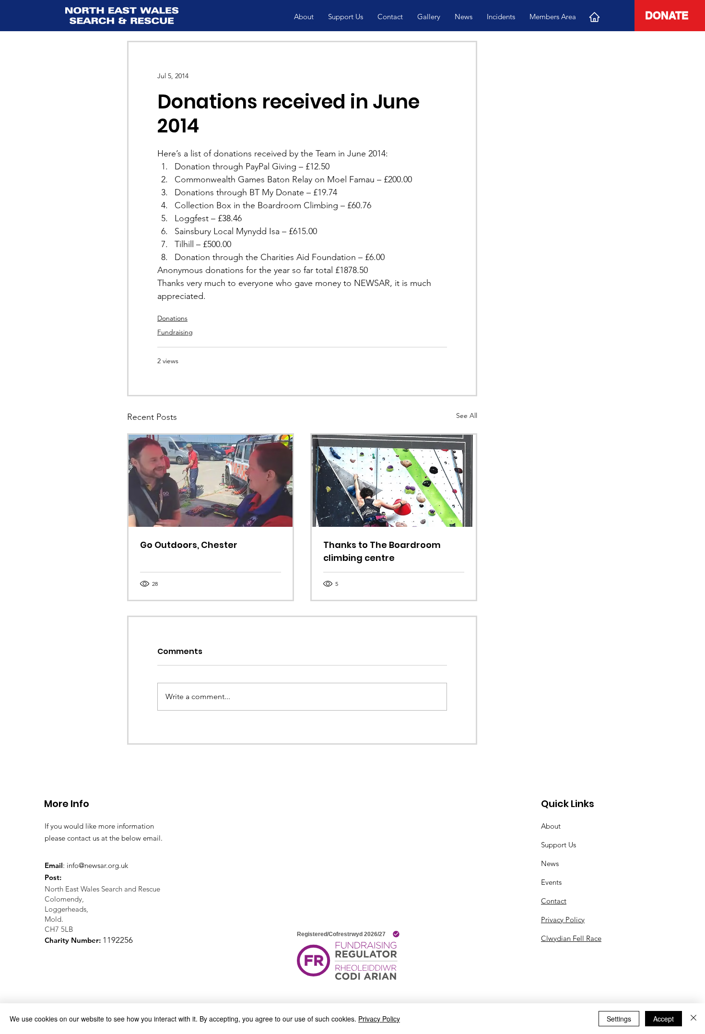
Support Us (558, 844)
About (551, 826)
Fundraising (175, 332)
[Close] (693, 1018)
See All (466, 415)
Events (551, 882)
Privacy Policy (563, 919)
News (550, 863)
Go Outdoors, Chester (188, 545)
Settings (619, 1018)
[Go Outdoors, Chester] (211, 481)
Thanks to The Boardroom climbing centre (382, 551)
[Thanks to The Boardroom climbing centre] (394, 481)
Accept (663, 1018)
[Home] (594, 16)
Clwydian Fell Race (571, 938)
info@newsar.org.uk (97, 865)
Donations (172, 318)
